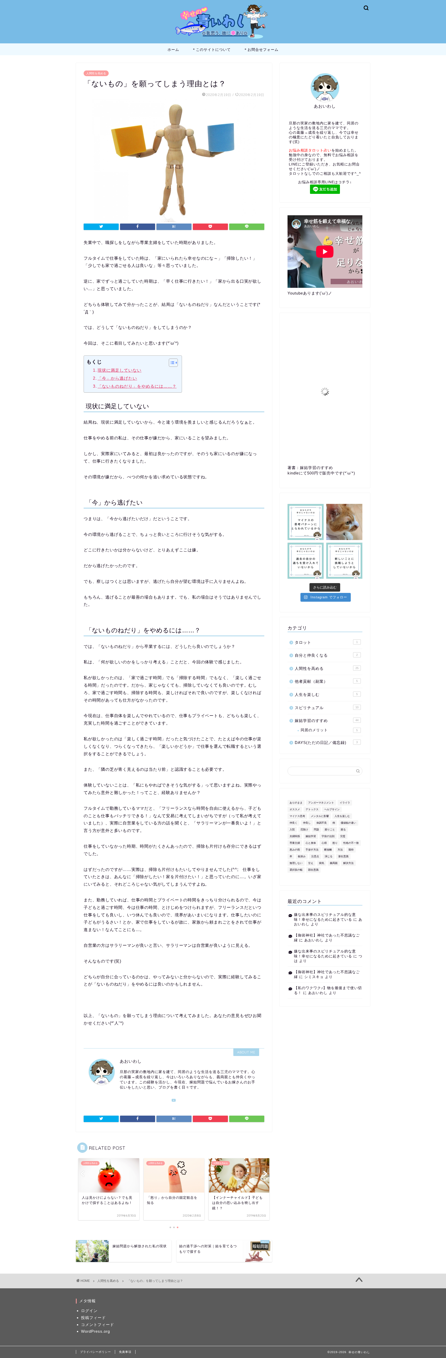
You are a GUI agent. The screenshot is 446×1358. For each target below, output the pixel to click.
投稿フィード (93, 1317)
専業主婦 (295, 842)
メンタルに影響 (320, 816)
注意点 (315, 856)
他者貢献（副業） (326, 681)
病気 (321, 863)
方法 (340, 849)
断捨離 (328, 849)
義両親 (334, 863)
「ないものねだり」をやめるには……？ (137, 386)
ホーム (173, 49)
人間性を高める (96, 73)
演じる (328, 856)
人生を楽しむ (326, 694)
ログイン (89, 1310)
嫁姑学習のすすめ (327, 720)
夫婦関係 (295, 836)
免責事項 (125, 1351)
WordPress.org (95, 1331)
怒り (335, 842)
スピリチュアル (327, 707)
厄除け (304, 829)
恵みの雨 (295, 849)
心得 (324, 842)
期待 (351, 849)
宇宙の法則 (328, 836)
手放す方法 (312, 849)
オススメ (295, 809)
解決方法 (348, 863)
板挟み (302, 856)
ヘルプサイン (332, 809)
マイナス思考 (297, 816)
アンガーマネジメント (321, 802)
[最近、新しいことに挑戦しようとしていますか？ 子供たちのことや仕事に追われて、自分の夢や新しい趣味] (344, 561)
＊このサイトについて (211, 49)
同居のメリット (329, 730)
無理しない (296, 863)
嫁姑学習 (311, 836)
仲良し (307, 822)
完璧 (342, 836)
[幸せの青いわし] (223, 39)
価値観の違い (348, 822)
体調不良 (321, 822)
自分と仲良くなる (326, 655)
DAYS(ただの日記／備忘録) (326, 742)
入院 (292, 829)
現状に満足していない (119, 370)
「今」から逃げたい (117, 378)
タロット (326, 642)
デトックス (312, 809)
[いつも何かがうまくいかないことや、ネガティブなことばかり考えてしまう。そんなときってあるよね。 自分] (306, 522)
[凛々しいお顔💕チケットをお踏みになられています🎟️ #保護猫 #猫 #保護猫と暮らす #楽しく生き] (344, 522)
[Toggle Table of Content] (171, 362)
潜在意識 (343, 856)
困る (343, 829)
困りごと (330, 829)
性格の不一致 (351, 842)
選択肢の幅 (296, 869)
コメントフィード (97, 1324)
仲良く (293, 822)
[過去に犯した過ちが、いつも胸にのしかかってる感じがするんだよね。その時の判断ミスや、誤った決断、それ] (306, 561)
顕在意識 (313, 869)
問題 (316, 829)
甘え (310, 863)
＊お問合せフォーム (261, 49)
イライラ (345, 802)
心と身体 (311, 842)
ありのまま (296, 802)
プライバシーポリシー (95, 1351)
